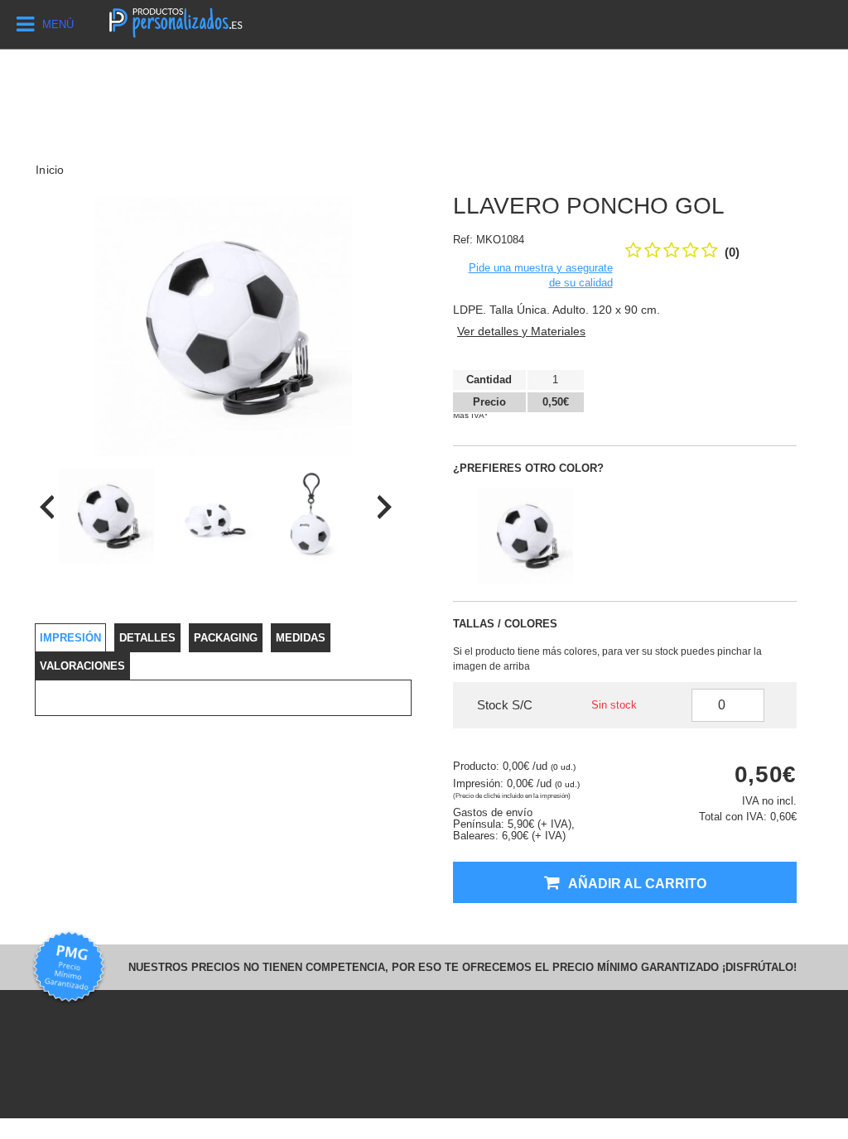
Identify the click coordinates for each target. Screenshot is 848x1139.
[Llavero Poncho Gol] (106, 516)
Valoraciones (82, 666)
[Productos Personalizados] (175, 20)
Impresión (70, 638)
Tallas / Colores (505, 624)
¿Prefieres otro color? (528, 468)
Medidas (300, 638)
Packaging (226, 638)
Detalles (147, 638)
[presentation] (47, 507)
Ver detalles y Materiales (521, 331)
